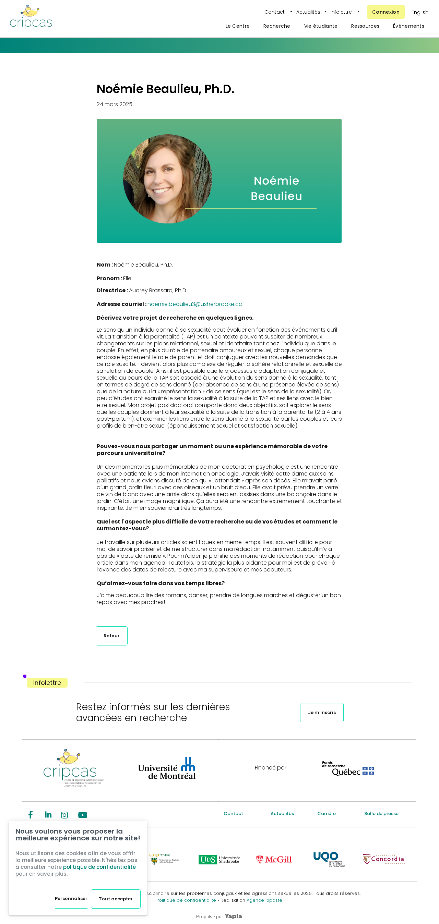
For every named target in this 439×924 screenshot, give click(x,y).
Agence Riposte (264, 900)
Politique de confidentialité (186, 900)
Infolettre (341, 12)
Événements (408, 26)
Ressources (365, 26)
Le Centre (238, 26)
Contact (275, 12)
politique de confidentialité (99, 867)
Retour (112, 635)
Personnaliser (71, 898)
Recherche (276, 26)
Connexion (386, 12)
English (420, 12)
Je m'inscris (322, 712)
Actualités (308, 12)
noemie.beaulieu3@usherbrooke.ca (194, 304)
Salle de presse (381, 813)
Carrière (326, 813)
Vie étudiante (321, 26)
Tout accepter (116, 899)
